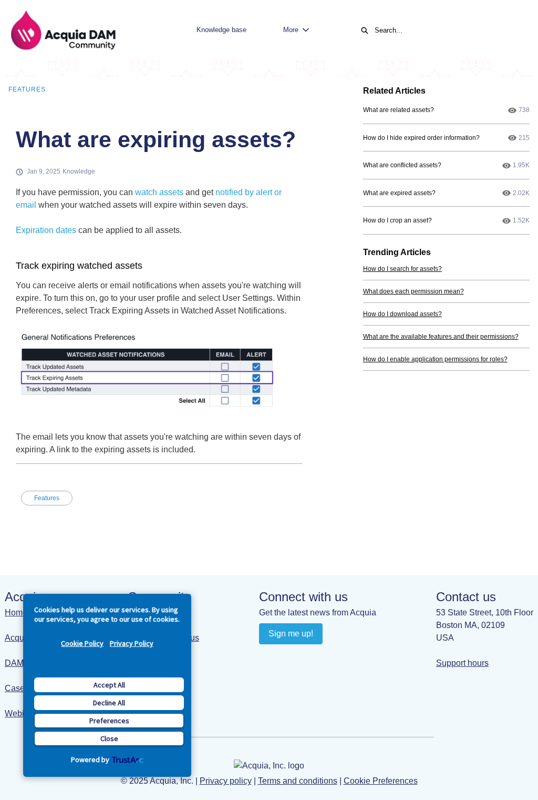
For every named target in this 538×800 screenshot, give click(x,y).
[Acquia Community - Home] (63, 30)
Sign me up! (290, 633)
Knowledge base (221, 30)
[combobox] (445, 30)
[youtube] (289, 657)
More (290, 30)
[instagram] (309, 657)
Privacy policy (226, 780)
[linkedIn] (268, 657)
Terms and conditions (297, 780)
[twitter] (329, 657)
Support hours (462, 663)
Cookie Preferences (381, 780)
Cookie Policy (82, 643)
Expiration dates (46, 230)
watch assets (159, 192)
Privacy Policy (131, 643)
